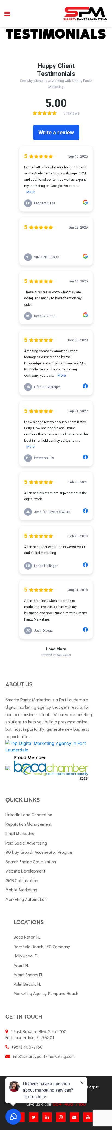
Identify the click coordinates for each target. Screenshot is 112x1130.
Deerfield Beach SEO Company (42, 946)
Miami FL (21, 965)
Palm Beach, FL (27, 984)
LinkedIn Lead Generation (28, 814)
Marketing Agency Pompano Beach (46, 993)
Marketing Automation (26, 899)
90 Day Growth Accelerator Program (39, 852)
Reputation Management (28, 824)
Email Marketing (20, 833)
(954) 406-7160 (27, 1046)
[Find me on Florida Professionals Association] (7, 767)
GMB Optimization (21, 880)
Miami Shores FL (28, 974)
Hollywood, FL (26, 955)
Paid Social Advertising (26, 842)
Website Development (25, 870)
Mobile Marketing (21, 889)
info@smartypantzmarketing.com (44, 1056)
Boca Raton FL (27, 936)
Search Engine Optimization (30, 861)
